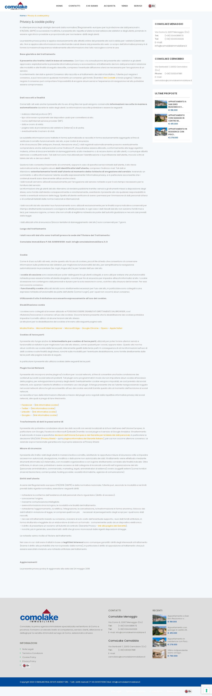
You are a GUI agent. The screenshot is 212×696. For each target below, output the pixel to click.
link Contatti (110, 77)
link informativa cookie (46, 404)
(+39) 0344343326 (174, 38)
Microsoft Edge (72, 328)
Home (59, 5)
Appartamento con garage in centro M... (176, 118)
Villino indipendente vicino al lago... (178, 651)
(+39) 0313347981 (173, 73)
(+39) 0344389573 (174, 35)
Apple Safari (116, 328)
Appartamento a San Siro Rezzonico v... (177, 104)
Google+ (26, 415)
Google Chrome (90, 328)
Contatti (74, 5)
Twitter (25, 408)
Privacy (45, 438)
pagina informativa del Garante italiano (83, 438)
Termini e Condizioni (32, 653)
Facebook (27, 404)
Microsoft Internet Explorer (49, 328)
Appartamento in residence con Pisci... (177, 132)
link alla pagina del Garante (112, 525)
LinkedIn (26, 411)
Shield (52, 438)
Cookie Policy (29, 657)
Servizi (138, 5)
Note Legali (28, 649)
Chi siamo (92, 5)
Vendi (125, 5)
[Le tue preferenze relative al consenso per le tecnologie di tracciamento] (207, 691)
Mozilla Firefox (27, 328)
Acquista (109, 5)
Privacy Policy (29, 661)
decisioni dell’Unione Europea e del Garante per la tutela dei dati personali (92, 435)
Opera (104, 328)
